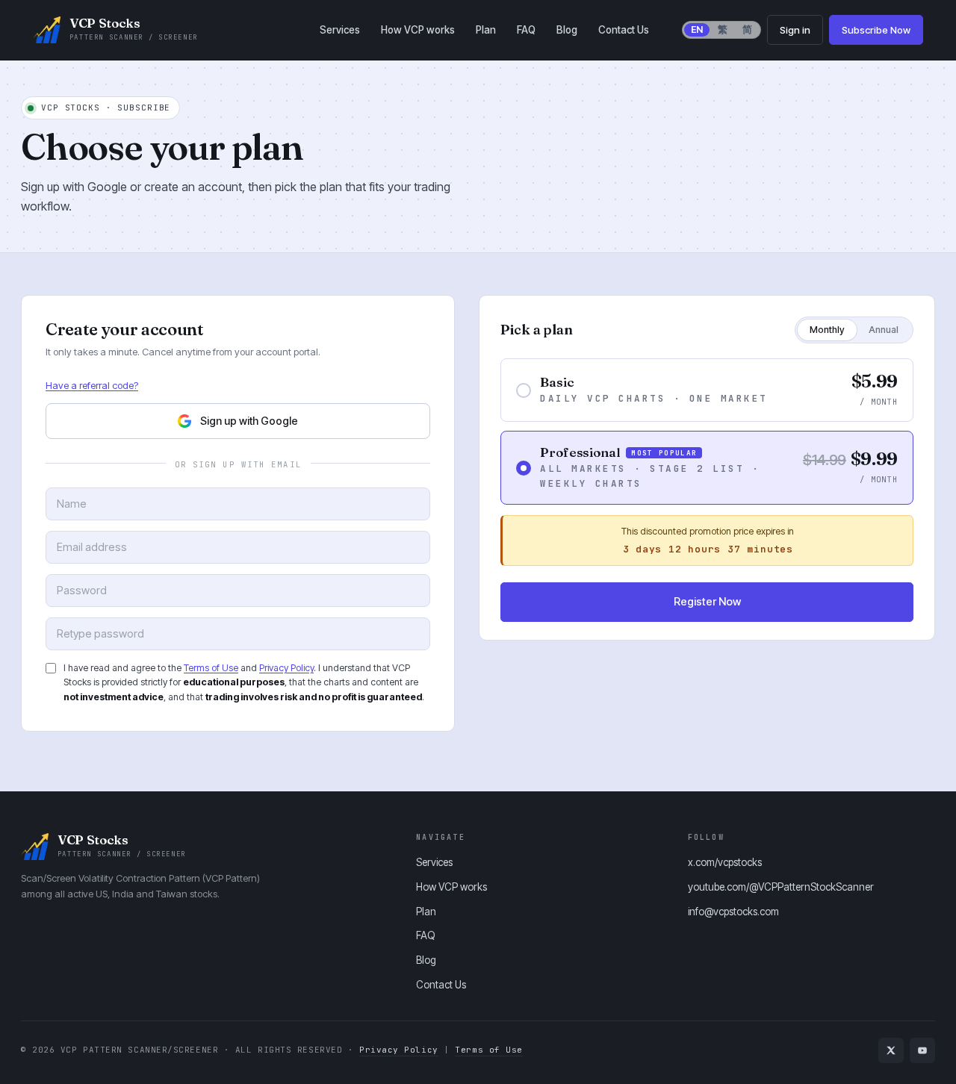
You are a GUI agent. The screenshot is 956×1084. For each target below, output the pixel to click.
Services (340, 30)
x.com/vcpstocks (725, 862)
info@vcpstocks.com (733, 912)
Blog (566, 30)
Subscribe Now (876, 30)
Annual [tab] (883, 329)
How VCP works (418, 30)
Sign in (795, 30)
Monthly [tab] (827, 329)
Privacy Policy (286, 667)
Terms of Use (211, 667)
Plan (486, 30)
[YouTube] (922, 1050)
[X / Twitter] (891, 1050)
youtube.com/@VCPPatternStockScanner (781, 887)
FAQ (526, 30)
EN (697, 29)
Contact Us (623, 30)
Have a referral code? (92, 385)
